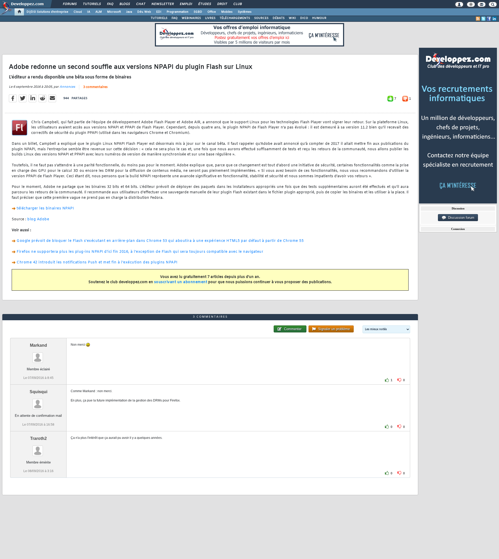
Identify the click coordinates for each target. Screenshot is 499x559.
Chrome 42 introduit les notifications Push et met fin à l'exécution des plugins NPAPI (97, 262)
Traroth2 (38, 438)
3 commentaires (95, 87)
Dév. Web (144, 12)
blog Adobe (38, 219)
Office (211, 12)
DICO (304, 18)
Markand (38, 345)
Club (237, 4)
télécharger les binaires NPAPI (45, 208)
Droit (221, 4)
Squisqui (38, 392)
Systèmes (245, 12)
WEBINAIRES (191, 18)
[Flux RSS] (478, 19)
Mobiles (227, 12)
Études (204, 4)
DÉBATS (279, 18)
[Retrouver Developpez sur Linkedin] (494, 19)
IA (88, 12)
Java (129, 12)
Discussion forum (460, 218)
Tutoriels (91, 4)
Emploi (185, 4)
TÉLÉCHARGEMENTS (235, 18)
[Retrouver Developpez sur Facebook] (489, 19)
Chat (140, 4)
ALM (98, 12)
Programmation (177, 12)
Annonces (67, 87)
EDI (158, 12)
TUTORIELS (159, 18)
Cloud (78, 12)
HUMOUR (319, 18)
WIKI (292, 18)
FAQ (110, 4)
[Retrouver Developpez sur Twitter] (483, 19)
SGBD (198, 12)
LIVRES (210, 18)
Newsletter (162, 4)
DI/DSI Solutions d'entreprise (47, 12)
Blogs (124, 4)
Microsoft (114, 12)
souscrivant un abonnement (180, 282)
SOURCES (261, 18)
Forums (69, 4)
